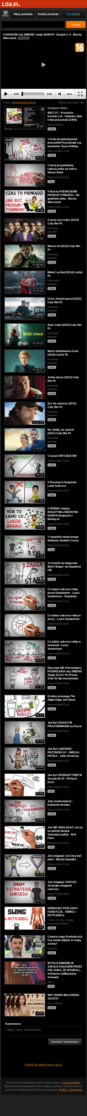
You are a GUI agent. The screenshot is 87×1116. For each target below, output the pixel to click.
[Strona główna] (11, 4)
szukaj (75, 24)
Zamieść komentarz (65, 1041)
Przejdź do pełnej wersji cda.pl (43, 1064)
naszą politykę (71, 1082)
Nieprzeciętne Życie (24, 102)
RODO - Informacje (70, 1089)
